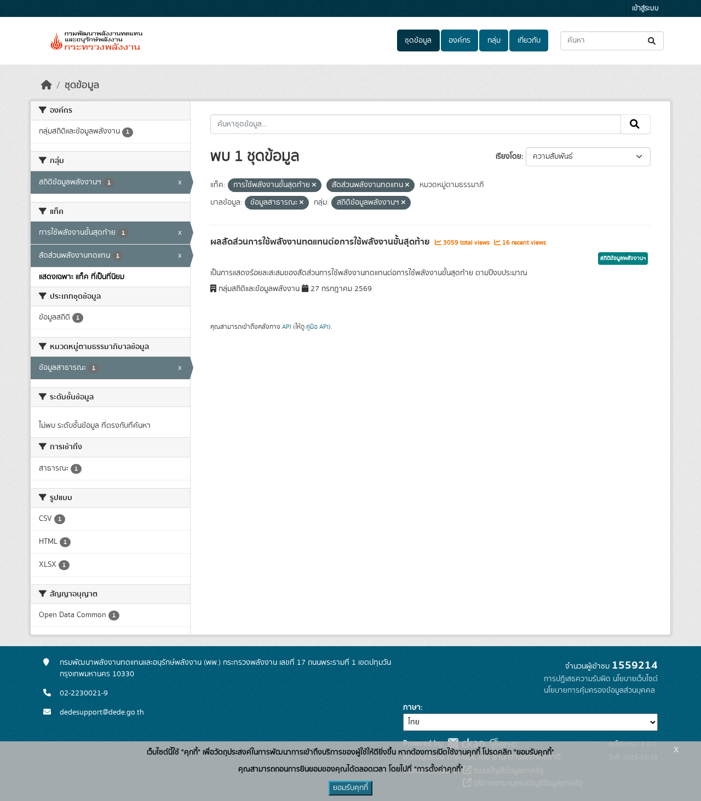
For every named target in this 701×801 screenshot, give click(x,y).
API (286, 327)
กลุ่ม (494, 40)
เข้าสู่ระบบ (645, 8)
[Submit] (652, 40)
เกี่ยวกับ (529, 40)
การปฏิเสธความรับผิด (577, 679)
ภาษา (412, 707)
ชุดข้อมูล (418, 40)
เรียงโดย (508, 156)
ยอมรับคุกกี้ (350, 787)
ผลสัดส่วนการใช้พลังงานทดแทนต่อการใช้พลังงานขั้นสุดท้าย (321, 242)
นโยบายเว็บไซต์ (635, 679)
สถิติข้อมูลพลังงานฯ (623, 258)
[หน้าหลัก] (46, 85)
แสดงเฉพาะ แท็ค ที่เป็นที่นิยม (81, 276)
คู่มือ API (317, 327)
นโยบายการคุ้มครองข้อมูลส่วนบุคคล (599, 690)
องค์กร (459, 40)
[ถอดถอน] (314, 185)
